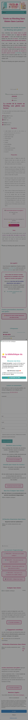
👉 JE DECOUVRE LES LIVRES (14, 377)
